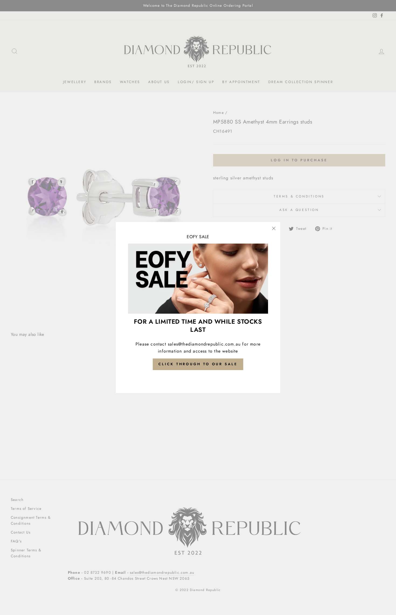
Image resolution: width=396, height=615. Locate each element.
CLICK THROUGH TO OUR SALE (198, 364)
